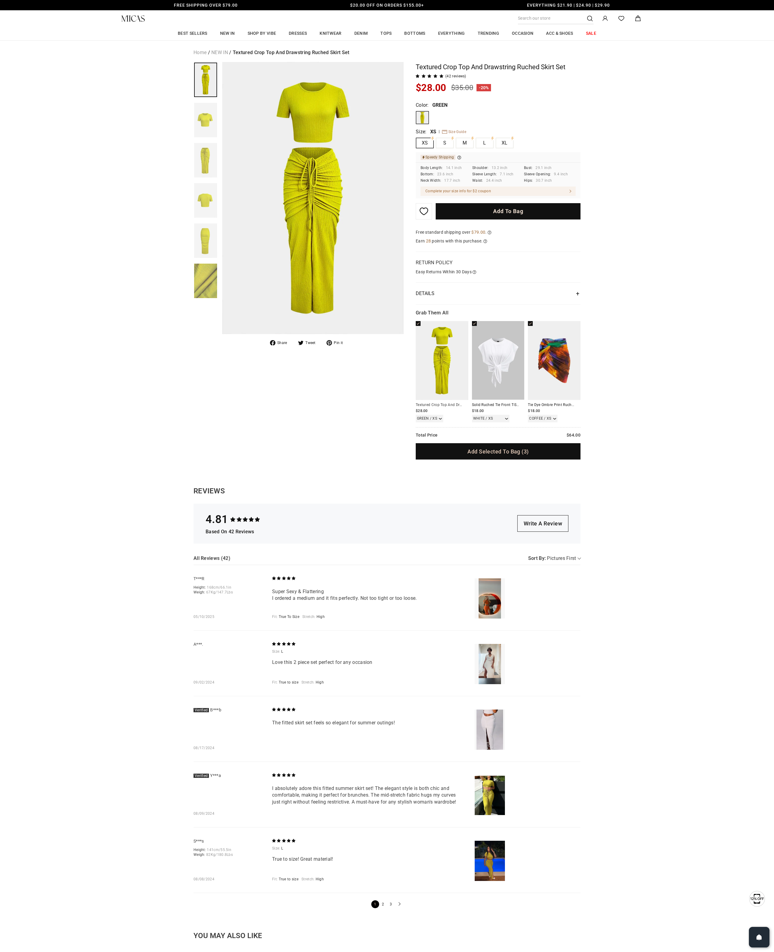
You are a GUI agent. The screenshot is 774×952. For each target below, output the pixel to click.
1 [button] (375, 904)
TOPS (386, 33)
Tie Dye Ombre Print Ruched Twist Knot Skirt (566, 405)
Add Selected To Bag (497, 451)
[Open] (759, 937)
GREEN (422, 118)
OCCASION (522, 33)
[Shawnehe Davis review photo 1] (490, 861)
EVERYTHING (451, 33)
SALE (591, 33)
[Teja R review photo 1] (490, 598)
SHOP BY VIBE (262, 33)
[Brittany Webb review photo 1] (490, 730)
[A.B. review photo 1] (490, 664)
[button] (399, 904)
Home (200, 52)
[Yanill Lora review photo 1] (490, 795)
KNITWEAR (330, 33)
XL (505, 143)
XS (425, 143)
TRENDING (488, 33)
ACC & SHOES (559, 33)
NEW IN (227, 33)
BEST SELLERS (192, 33)
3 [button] (391, 904)
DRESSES (298, 33)
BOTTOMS (414, 33)
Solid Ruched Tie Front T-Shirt (497, 405)
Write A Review (543, 523)
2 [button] (383, 904)
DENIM (361, 33)
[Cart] (638, 18)
